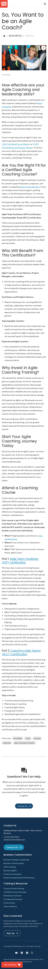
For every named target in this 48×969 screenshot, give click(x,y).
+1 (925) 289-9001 (11, 837)
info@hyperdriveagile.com (14, 839)
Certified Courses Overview (15, 892)
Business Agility (10, 870)
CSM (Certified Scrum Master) (16, 144)
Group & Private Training (14, 888)
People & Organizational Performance (19, 878)
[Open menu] (45, 3)
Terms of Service (10, 906)
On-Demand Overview (13, 899)
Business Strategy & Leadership (16, 860)
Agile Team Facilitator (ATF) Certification (20, 560)
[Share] (43, 48)
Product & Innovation (12, 874)
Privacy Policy (9, 903)
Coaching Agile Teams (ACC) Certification (21, 652)
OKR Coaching (10, 867)
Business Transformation (14, 863)
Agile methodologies (30, 187)
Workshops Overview (12, 896)
